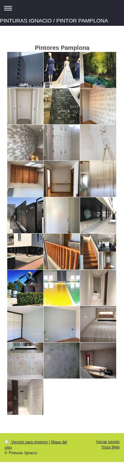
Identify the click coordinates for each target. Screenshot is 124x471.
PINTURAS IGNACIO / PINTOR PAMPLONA (54, 21)
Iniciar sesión (107, 441)
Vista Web (110, 447)
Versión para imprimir (29, 442)
